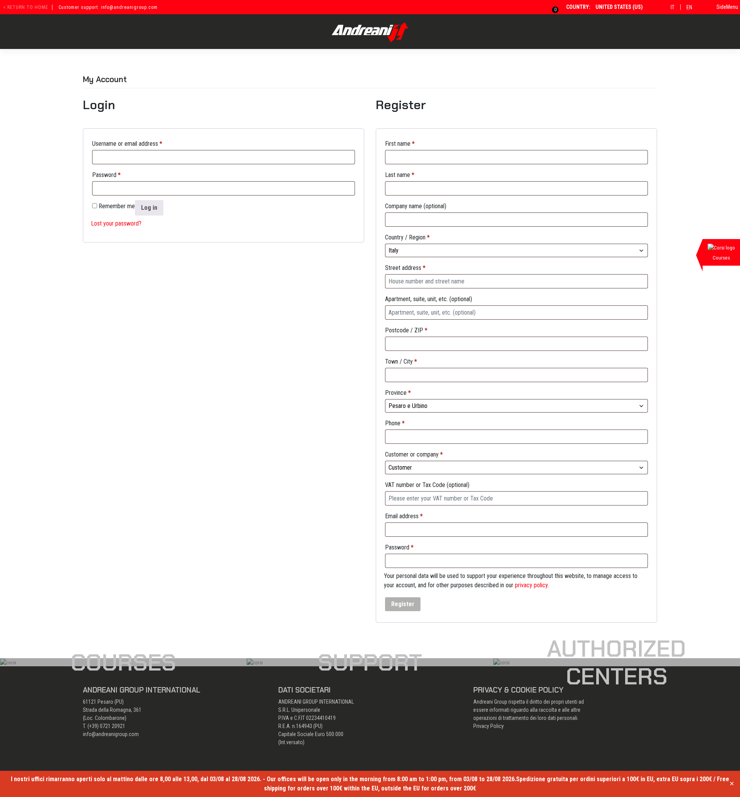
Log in (149, 207)
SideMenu (727, 7)
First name (400, 143)
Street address (405, 267)
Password (106, 175)
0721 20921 (112, 726)
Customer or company (414, 454)
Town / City (401, 361)
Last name (399, 175)
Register (402, 604)
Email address (404, 516)
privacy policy (531, 585)
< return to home (25, 7)
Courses (123, 662)
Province (398, 392)
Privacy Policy (488, 726)
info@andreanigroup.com (111, 734)
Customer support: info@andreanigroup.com (108, 7)
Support (370, 662)
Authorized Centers (616, 662)
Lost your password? (116, 223)
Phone (395, 423)
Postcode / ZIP (406, 330)
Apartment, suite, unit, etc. (428, 299)
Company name (415, 206)
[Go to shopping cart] (550, 7)
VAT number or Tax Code (427, 485)
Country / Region (407, 237)
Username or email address (127, 143)
